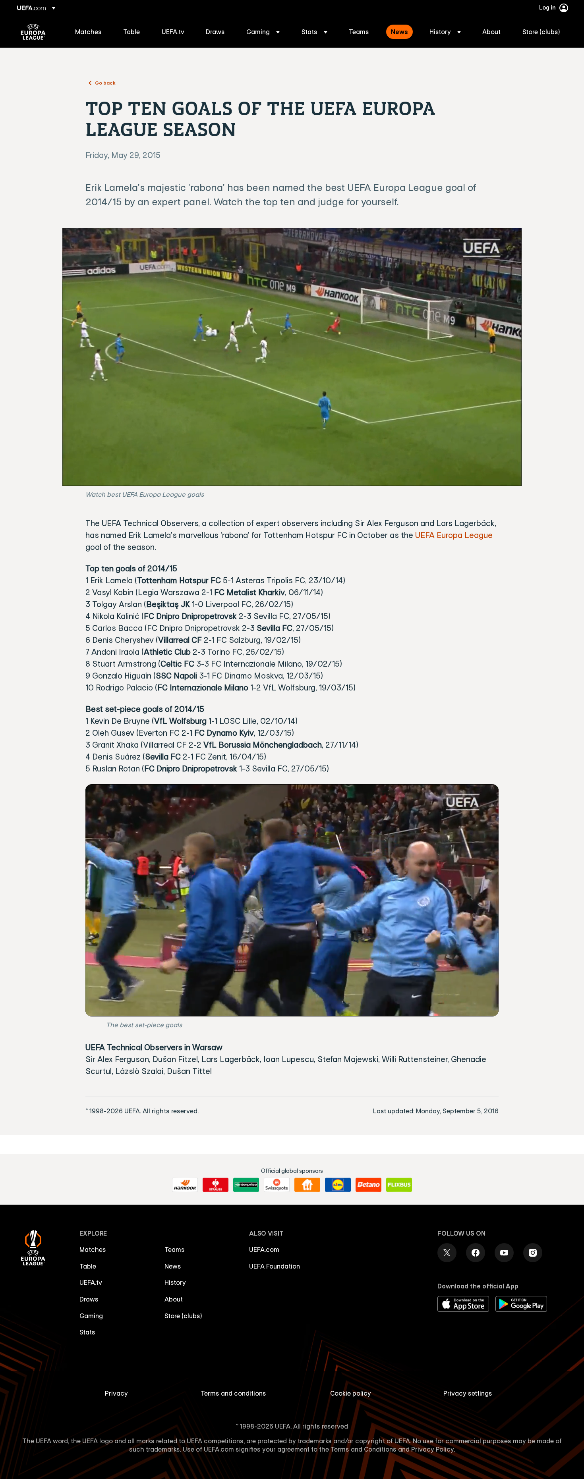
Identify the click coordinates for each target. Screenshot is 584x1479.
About (173, 1299)
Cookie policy (350, 1393)
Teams (174, 1249)
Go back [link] (105, 82)
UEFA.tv (90, 1282)
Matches (92, 1249)
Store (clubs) (183, 1315)
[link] (88, 31)
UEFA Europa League (33, 32)
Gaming (91, 1315)
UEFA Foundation (274, 1266)
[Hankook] (185, 1185)
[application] (292, 357)
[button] (263, 31)
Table (87, 1266)
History (175, 1282)
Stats (87, 1332)
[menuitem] (89, 31)
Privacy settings (467, 1393)
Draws (89, 1299)
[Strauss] (215, 1185)
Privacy (116, 1393)
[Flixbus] (399, 1185)
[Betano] (368, 1185)
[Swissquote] (277, 1185)
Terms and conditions (233, 1393)
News (172, 1266)
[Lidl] (338, 1185)
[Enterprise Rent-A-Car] (246, 1185)
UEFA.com (264, 1249)
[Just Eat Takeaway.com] (307, 1185)
